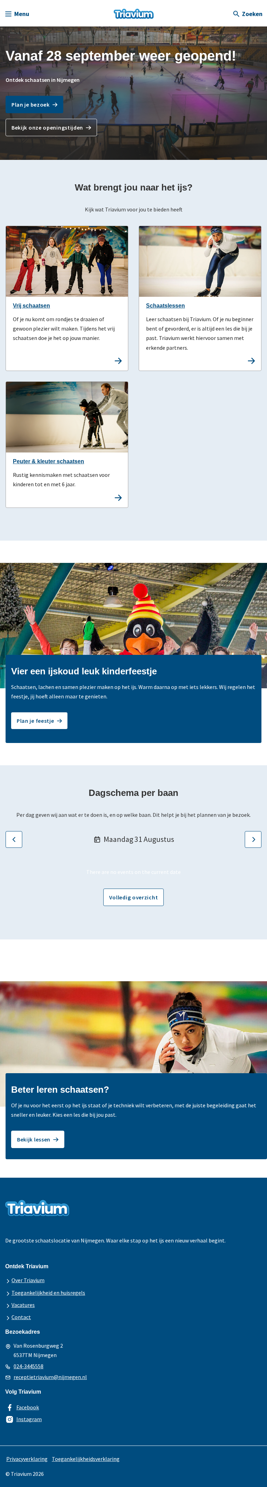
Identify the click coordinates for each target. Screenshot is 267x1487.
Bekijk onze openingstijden (47, 127)
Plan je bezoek (30, 104)
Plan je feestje (35, 720)
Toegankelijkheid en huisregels (48, 1292)
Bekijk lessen (33, 1139)
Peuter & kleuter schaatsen (48, 461)
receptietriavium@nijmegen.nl (50, 1376)
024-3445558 (28, 1366)
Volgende (253, 839)
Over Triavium (27, 1280)
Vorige (14, 839)
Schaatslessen (165, 306)
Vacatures (23, 1304)
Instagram (29, 1419)
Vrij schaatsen (31, 306)
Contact (21, 1317)
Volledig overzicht (133, 897)
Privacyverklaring (27, 1458)
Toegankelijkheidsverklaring (86, 1458)
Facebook (27, 1407)
